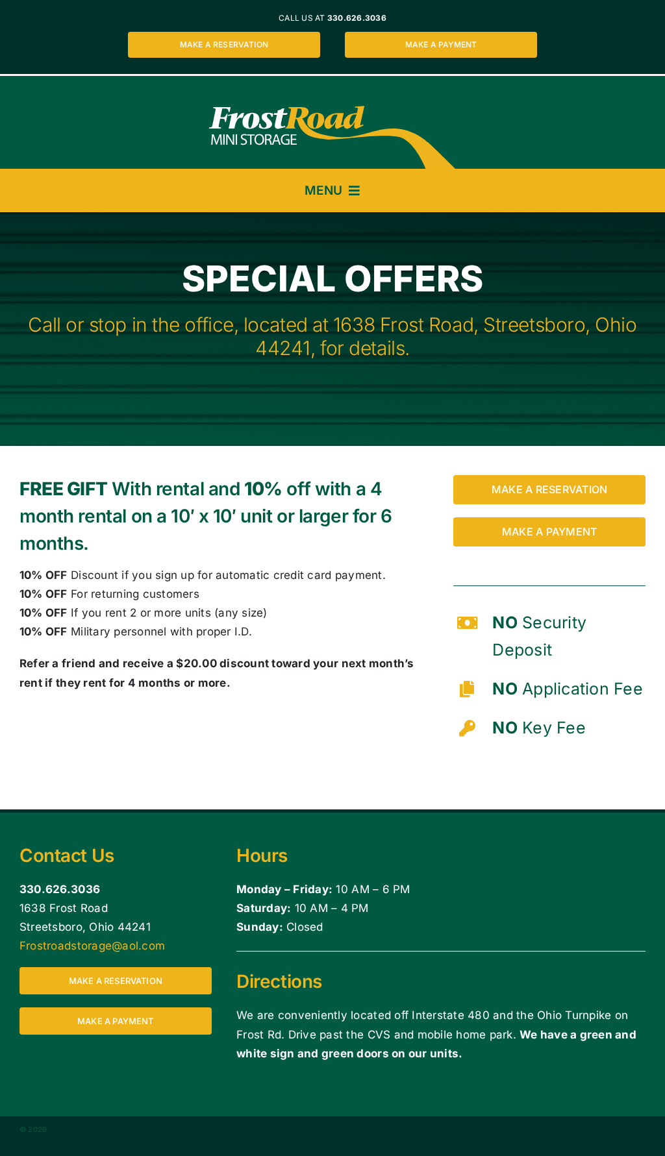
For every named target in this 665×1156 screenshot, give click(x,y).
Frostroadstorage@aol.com (92, 945)
